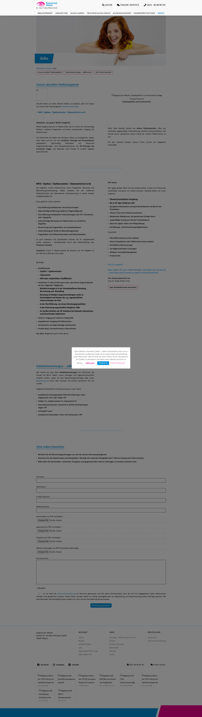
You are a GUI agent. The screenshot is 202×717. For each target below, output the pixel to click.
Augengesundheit (122, 13)
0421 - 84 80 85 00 (156, 5)
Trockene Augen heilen (98, 13)
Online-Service (129, 5)
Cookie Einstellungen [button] (117, 363)
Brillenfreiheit (45, 13)
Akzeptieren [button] (103, 363)
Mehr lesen (90, 363)
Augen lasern (77, 13)
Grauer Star (61, 13)
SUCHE (108, 5)
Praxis (161, 13)
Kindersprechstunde (144, 13)
